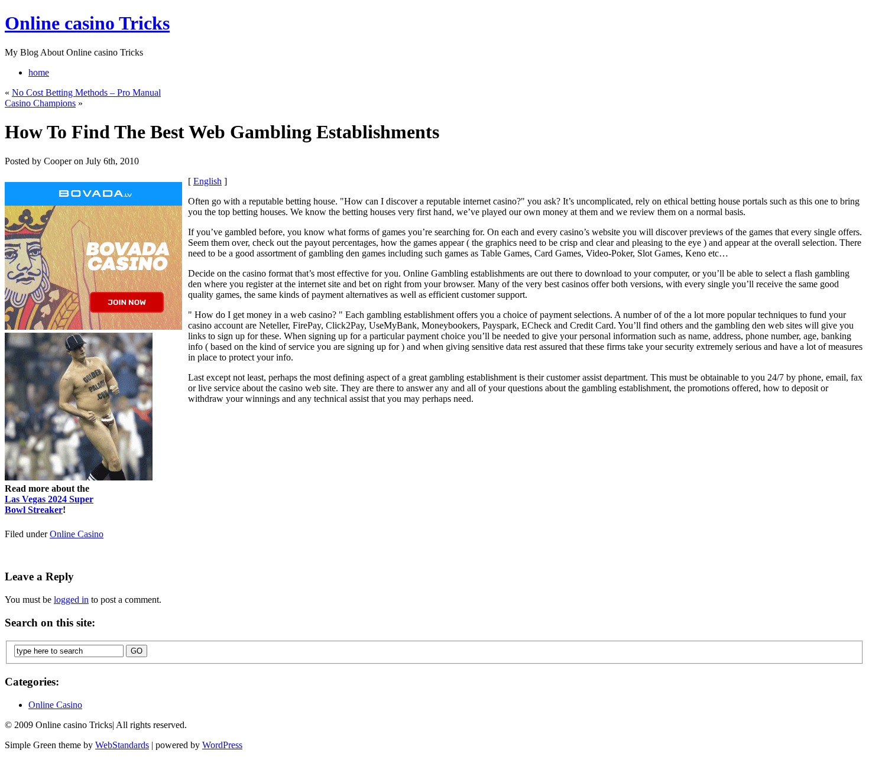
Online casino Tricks (87, 23)
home (38, 72)
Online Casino (76, 534)
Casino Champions (40, 103)
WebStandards (122, 745)
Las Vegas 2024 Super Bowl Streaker (49, 504)
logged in (71, 600)
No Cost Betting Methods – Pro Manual (86, 92)
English (207, 181)
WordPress (222, 745)
